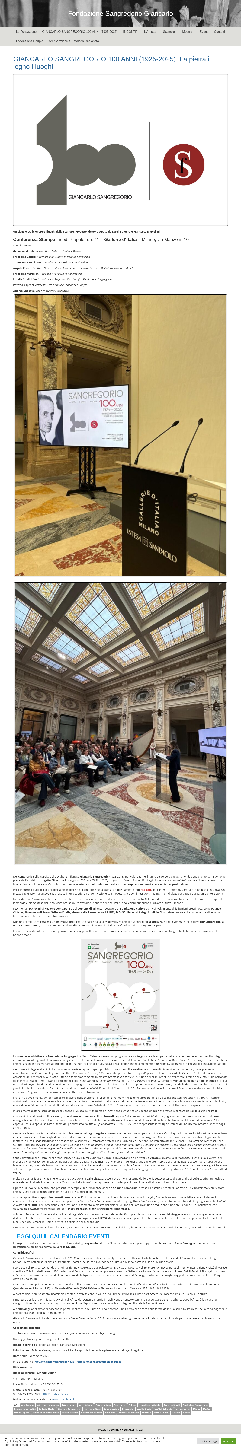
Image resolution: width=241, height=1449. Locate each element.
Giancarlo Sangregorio (69, 1409)
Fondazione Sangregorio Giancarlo (120, 13)
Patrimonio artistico (91, 1412)
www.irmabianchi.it (64, 1399)
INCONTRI (130, 31)
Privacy (102, 1430)
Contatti (219, 31)
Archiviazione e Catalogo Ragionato (74, 41)
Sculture (169, 31)
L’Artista (150, 31)
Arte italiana (85, 1405)
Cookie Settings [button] (208, 1441)
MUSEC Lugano (21, 1412)
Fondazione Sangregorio (195, 1405)
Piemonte (110, 1412)
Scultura (146, 1412)
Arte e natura (69, 1405)
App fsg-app (27, 1405)
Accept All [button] (228, 1441)
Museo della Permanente (46, 1412)
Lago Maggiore (111, 1409)
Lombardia (127, 1409)
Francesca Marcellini (25, 1409)
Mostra (206, 1409)
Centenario (119, 1405)
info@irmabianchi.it (55, 1393)
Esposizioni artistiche (150, 1405)
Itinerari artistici (92, 1409)
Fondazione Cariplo (29, 41)
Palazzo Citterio (70, 1412)
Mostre (187, 31)
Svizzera (176, 1412)
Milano (196, 1409)
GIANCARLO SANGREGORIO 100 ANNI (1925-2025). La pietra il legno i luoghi (112, 62)
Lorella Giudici (144, 1409)
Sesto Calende (161, 1412)
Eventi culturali (172, 1405)
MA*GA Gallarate (163, 1409)
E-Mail (139, 1430)
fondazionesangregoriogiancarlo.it (99, 1361)
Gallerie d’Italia (47, 1409)
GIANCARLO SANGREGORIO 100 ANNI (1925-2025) (79, 31)
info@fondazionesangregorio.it (54, 1361)
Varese (186, 1412)
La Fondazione (26, 31)
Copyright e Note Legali (121, 1430)
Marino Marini (182, 1409)
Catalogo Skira (103, 1405)
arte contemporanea (48, 1405)
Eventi (204, 31)
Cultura (132, 1405)
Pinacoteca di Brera (128, 1412)
